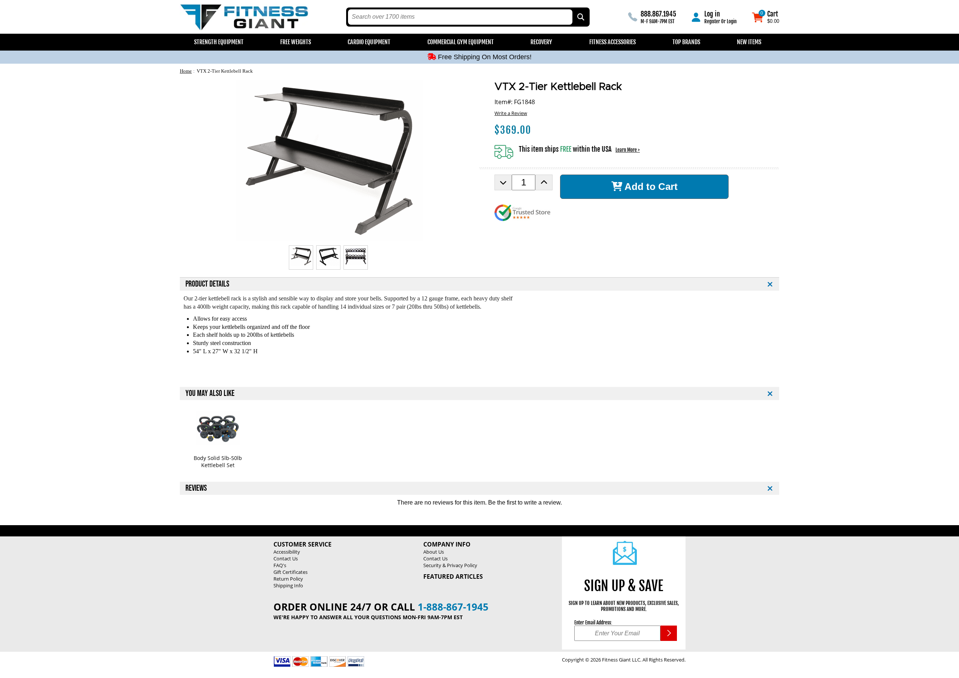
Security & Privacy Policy (450, 565)
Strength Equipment (218, 42)
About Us (433, 551)
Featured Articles (453, 576)
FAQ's (279, 565)
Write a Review (510, 113)
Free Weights (295, 42)
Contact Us (285, 558)
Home (186, 71)
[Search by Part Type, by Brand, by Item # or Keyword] (580, 17)
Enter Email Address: (593, 623)
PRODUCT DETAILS (207, 284)
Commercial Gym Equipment (460, 42)
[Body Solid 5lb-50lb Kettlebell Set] (218, 428)
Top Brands (686, 42)
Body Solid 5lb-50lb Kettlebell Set (218, 461)
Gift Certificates (290, 572)
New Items (749, 42)
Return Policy (288, 578)
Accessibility (286, 551)
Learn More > (627, 150)
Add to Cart (650, 186)
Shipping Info (288, 585)
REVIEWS (196, 488)
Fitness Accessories (612, 42)
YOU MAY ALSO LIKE (210, 393)
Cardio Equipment (369, 42)
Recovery (541, 42)
